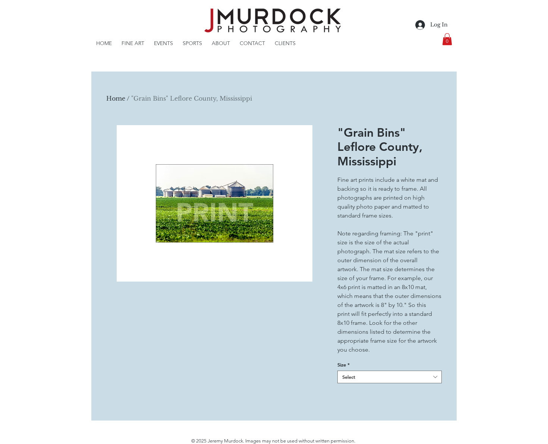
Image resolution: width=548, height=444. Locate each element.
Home (115, 98)
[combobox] (389, 377)
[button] (447, 39)
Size (343, 365)
